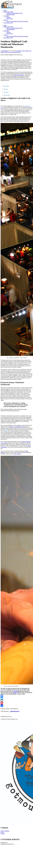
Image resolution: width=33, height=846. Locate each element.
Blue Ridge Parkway (19, 75)
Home (5, 10)
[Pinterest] (16, 703)
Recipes (9, 17)
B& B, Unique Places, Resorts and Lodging (17, 21)
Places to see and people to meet (14, 13)
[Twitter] (16, 698)
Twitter (15, 692)
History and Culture (8, 11)
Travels (5, 20)
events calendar (17, 453)
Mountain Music (11, 14)
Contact (2, 833)
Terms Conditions (5, 831)
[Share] (16, 705)
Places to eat (10, 18)
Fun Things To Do (8, 22)
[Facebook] (16, 696)
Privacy (2, 832)
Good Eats (6, 16)
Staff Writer (5, 50)
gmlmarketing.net (14, 711)
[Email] (16, 701)
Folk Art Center (6, 92)
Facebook (16, 691)
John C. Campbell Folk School (17, 426)
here (6, 430)
